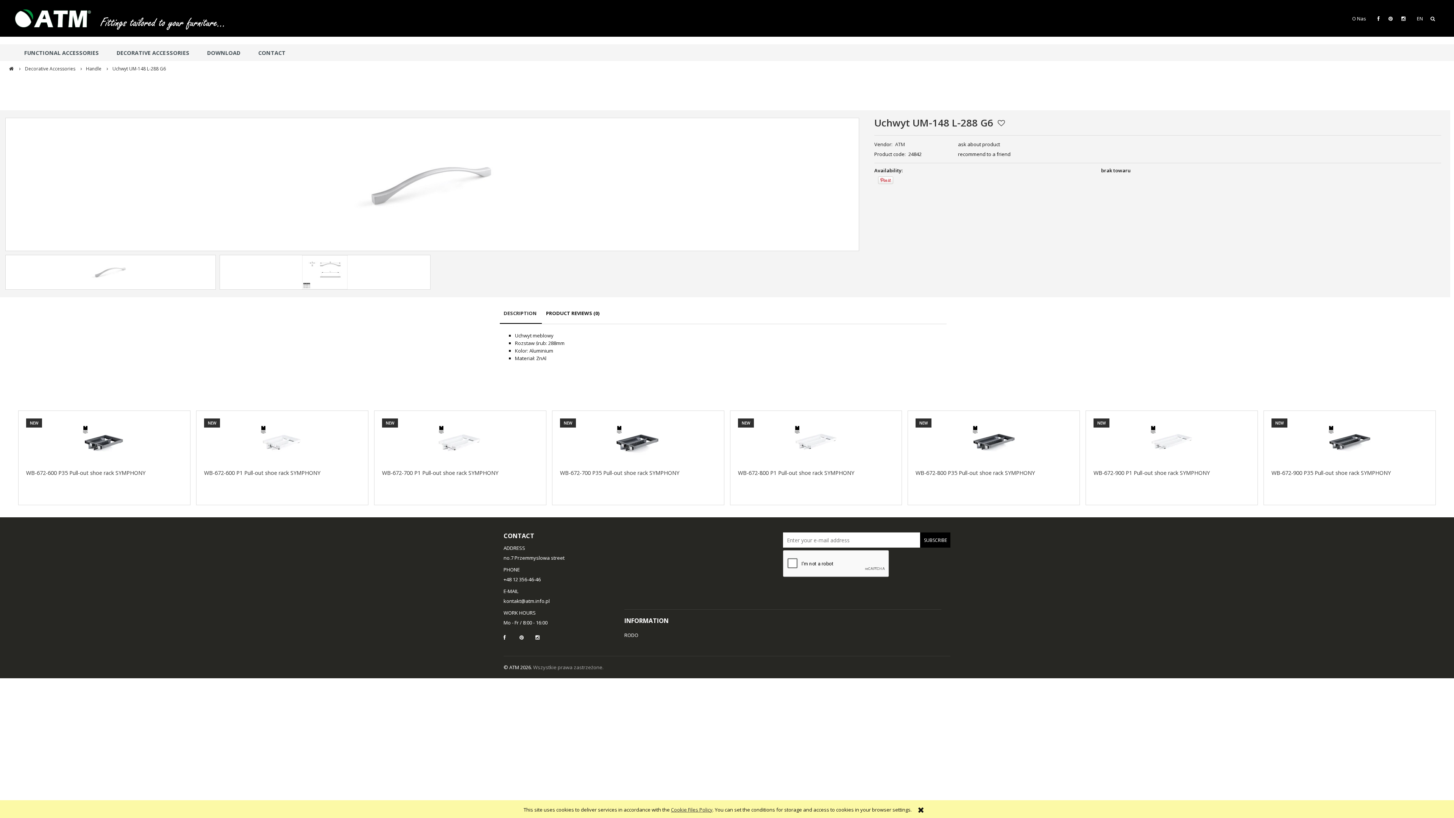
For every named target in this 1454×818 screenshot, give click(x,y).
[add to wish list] (1001, 123)
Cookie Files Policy (692, 809)
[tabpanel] (723, 347)
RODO (631, 635)
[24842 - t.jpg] (325, 272)
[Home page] (56, 18)
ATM (900, 144)
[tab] (521, 317)
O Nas (1359, 18)
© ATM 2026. (518, 667)
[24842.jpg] (110, 272)
